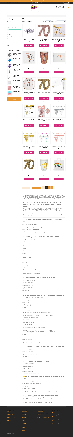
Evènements (19, 10)
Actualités (8, 2)
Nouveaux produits (13, 50)
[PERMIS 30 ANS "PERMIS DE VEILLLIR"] (9, 88)
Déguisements (26, 10)
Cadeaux (23, 421)
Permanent (24, 423)
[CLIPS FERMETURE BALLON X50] (9, 93)
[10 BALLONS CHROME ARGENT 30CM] (9, 55)
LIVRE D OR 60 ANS (16, 80)
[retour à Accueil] (8, 16)
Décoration (24, 426)
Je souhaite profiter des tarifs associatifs (36, 0)
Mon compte (40, 410)
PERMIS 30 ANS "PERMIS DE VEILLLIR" (17, 87)
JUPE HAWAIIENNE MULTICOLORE (16, 70)
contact (3, 2)
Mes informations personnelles (43, 417)
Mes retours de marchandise (42, 413)
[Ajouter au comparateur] (29, 48)
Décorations (34, 10)
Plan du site (9, 420)
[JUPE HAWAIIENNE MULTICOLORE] (9, 71)
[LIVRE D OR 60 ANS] (9, 82)
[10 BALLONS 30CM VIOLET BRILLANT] (9, 66)
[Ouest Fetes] (34, 7)
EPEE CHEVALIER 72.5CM (16, 76)
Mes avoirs (39, 414)
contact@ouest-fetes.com (57, 423)
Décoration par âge (24, 16)
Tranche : (9, 27)
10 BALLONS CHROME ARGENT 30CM (17, 54)
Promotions (9, 411)
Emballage (24, 424)
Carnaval (24, 420)
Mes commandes (40, 411)
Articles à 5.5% (25, 429)
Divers (23, 427)
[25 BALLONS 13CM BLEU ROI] (9, 60)
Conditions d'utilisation (11, 417)
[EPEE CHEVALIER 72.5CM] (9, 77)
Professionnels (15, 2)
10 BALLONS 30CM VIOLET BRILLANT (16, 65)
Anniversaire (17, 16)
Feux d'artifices (53, 10)
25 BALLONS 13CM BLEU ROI (16, 59)
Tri (55, 21)
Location (46, 10)
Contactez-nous (10, 414)
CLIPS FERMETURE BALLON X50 (16, 92)
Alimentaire (24, 430)
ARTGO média (14, 433)
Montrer (44, 21)
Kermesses (40, 10)
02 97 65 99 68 (7, 7)
